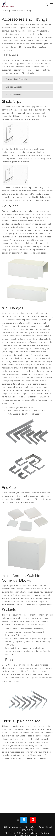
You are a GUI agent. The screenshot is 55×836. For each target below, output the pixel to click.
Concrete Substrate (14, 87)
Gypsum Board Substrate (16, 79)
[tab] (27, 79)
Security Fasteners (13, 95)
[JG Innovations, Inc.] (8, 4)
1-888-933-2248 (23, 833)
